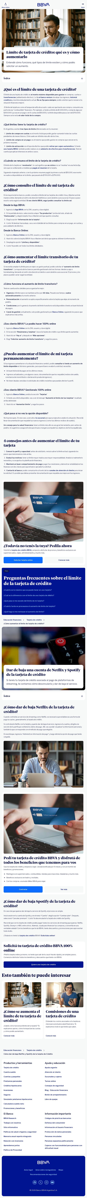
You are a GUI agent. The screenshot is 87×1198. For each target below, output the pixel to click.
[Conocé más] (64, 994)
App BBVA (19, 210)
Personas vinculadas (53, 1136)
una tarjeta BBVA (11, 149)
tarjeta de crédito (27, 936)
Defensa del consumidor (55, 1123)
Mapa (61, 1170)
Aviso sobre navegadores (45, 1170)
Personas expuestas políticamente (59, 1141)
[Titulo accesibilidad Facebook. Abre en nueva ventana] (35, 1182)
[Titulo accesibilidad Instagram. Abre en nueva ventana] (46, 1182)
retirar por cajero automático (61, 146)
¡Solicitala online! (48, 936)
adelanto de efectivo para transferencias (58, 149)
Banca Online (18, 235)
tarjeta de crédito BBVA (21, 550)
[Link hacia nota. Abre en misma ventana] (22, 994)
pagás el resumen (40, 168)
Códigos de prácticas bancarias (58, 1118)
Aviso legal (28, 1170)
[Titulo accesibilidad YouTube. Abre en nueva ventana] (52, 1182)
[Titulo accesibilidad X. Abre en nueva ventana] (41, 1182)
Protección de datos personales (58, 1132)
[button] (43, 590)
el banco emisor (45, 97)
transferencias (10, 97)
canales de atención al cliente (61, 470)
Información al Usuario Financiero (59, 1127)
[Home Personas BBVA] (43, 4)
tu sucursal (40, 418)
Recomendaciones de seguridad (43, 1174)
